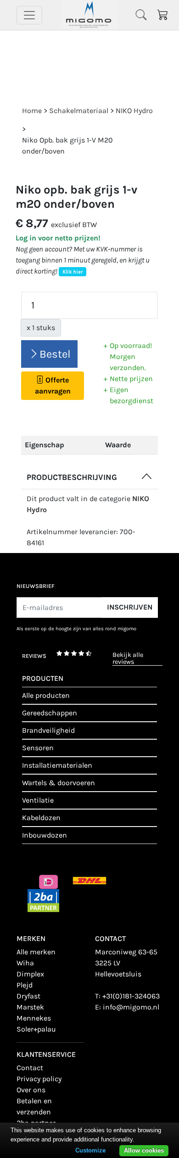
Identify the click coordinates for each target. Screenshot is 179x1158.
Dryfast (28, 996)
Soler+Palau (36, 1029)
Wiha (25, 962)
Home (32, 110)
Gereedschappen (49, 712)
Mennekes (34, 1018)
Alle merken (36, 951)
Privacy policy (39, 1078)
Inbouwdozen (44, 835)
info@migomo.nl (131, 1007)
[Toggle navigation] (29, 15)
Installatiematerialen (57, 765)
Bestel (55, 354)
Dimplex (30, 974)
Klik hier (72, 271)
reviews (34, 655)
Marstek (30, 1007)
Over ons (31, 1089)
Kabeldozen (41, 817)
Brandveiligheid (48, 730)
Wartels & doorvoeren (58, 782)
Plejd (25, 985)
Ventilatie (38, 800)
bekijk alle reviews (127, 658)
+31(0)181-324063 (131, 996)
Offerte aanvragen (53, 385)
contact (30, 1067)
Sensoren (38, 747)
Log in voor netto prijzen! (58, 238)
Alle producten (46, 695)
